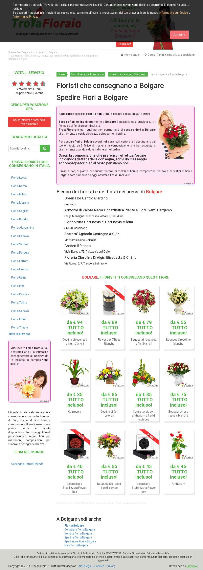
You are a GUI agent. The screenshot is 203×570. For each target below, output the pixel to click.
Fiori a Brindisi (19, 219)
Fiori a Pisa (18, 285)
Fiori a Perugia (20, 252)
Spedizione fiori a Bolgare (80, 541)
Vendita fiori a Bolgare (78, 533)
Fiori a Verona (19, 244)
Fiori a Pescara (20, 294)
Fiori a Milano (19, 194)
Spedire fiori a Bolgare (78, 537)
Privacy (111, 566)
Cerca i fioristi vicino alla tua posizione (171, 54)
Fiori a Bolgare (74, 525)
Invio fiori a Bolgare (76, 545)
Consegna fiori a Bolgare (79, 529)
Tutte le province (19, 333)
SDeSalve (192, 566)
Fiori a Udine (18, 277)
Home (61, 74)
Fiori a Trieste (19, 327)
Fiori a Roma (19, 186)
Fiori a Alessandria (22, 227)
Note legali (85, 566)
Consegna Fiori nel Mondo (27, 464)
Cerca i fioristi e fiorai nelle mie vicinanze (29, 121)
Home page (131, 54)
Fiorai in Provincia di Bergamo (128, 74)
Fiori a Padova (20, 236)
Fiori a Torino (19, 302)
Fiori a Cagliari (20, 211)
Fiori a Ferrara (19, 260)
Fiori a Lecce (19, 177)
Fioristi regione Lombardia (87, 74)
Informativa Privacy (26, 16)
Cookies (99, 566)
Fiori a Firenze (20, 269)
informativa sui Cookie (173, 12)
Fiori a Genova (20, 310)
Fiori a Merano (20, 202)
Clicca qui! (125, 43)
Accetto (179, 35)
